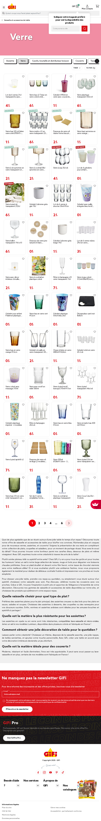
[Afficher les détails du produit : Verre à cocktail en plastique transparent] (62, 484)
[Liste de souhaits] (23, 76)
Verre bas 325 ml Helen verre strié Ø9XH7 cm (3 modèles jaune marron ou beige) (15, 132)
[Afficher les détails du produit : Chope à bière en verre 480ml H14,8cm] (62, 338)
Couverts (80, 61)
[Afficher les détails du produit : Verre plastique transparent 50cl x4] (86, 83)
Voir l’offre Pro (14, 738)
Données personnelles (11, 818)
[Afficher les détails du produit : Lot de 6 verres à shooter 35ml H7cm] (62, 192)
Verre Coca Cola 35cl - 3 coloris (85, 497)
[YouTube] (50, 772)
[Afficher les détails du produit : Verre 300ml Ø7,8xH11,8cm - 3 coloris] (62, 448)
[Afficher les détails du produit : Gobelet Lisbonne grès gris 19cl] (38, 192)
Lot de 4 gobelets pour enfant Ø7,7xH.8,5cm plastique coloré (84, 169)
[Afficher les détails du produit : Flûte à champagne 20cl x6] (38, 411)
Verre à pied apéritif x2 (15, 460)
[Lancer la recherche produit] (3, 13)
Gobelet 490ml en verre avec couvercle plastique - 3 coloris (61, 96)
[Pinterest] (56, 772)
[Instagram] (44, 772)
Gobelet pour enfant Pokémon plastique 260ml (14, 315)
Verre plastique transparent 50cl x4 (85, 96)
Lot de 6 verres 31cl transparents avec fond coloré (13, 96)
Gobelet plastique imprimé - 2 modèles (14, 424)
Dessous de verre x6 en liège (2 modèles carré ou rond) (37, 461)
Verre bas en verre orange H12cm (13, 351)
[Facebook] (38, 772)
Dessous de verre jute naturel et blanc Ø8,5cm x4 (38, 242)
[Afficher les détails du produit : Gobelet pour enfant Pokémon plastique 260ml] (14, 302)
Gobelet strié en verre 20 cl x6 (86, 351)
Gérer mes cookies (57, 808)
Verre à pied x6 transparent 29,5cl (13, 205)
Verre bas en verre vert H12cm (38, 315)
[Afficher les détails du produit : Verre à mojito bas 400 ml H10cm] (86, 411)
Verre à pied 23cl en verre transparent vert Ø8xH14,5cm (86, 461)
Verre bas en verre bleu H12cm (62, 424)
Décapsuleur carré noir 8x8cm (86, 315)
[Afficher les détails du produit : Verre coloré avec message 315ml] (14, 375)
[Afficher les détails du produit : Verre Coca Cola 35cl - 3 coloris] (86, 484)
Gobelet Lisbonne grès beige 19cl (62, 242)
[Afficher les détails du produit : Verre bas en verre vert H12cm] (38, 302)
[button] (77, 6)
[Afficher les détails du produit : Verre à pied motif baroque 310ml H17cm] (62, 375)
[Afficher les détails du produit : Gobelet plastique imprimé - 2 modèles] (14, 411)
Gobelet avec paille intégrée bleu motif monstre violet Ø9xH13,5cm (85, 205)
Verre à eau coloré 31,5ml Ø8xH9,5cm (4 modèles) (85, 278)
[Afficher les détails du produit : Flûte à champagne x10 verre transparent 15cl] (62, 265)
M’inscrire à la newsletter (17, 709)
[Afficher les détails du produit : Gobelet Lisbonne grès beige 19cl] (62, 229)
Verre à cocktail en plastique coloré (36, 278)
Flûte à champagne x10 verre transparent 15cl (62, 278)
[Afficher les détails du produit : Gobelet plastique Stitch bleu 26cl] (62, 302)
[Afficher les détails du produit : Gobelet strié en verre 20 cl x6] (86, 338)
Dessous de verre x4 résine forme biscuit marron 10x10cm (61, 132)
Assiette (10, 61)
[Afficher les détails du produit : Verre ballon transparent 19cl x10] (14, 229)
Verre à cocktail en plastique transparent (61, 497)
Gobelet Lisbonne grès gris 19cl (38, 205)
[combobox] (76, 68)
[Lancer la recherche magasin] (84, 29)
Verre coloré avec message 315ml (12, 388)
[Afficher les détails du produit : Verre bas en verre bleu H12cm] (62, 411)
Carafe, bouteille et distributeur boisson (50, 61)
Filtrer (89, 68)
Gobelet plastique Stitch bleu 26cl (60, 315)
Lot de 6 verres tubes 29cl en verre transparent (86, 242)
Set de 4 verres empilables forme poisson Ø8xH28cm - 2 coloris (37, 497)
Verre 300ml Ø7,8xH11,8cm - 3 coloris (60, 461)
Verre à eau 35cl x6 (60, 168)
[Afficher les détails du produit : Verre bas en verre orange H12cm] (14, 338)
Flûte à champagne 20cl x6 (37, 424)
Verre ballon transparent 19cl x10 (14, 242)
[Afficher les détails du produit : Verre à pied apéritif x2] (14, 448)
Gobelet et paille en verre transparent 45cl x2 (38, 351)
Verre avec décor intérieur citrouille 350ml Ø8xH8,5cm (13, 278)
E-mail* (6, 691)
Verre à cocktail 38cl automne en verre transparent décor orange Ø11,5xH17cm (38, 169)
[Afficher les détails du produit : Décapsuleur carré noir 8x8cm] (86, 302)
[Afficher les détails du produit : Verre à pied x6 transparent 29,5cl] (14, 192)
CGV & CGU (6, 811)
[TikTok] (62, 772)
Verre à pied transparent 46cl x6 (85, 388)
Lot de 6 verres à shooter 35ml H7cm (61, 205)
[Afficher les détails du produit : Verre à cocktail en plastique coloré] (38, 265)
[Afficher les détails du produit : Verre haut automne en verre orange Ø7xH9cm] (86, 119)
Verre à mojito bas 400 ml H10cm (86, 424)
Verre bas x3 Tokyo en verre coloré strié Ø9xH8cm (38, 96)
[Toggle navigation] (4, 7)
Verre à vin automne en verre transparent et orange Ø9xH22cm (15, 169)
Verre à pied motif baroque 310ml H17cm (62, 388)
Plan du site (6, 808)
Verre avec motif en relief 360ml (37, 388)
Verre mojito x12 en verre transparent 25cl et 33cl (38, 132)
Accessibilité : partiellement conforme (66, 811)
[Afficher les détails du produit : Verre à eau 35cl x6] (62, 156)
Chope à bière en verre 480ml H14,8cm (62, 351)
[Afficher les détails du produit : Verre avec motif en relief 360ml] (38, 375)
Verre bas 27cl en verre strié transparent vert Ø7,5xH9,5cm (15, 497)
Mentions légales (9, 815)
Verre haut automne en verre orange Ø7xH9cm (86, 132)
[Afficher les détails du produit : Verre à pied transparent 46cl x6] (86, 375)
